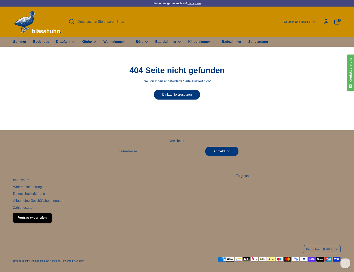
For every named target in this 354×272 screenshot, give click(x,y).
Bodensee (41, 41)
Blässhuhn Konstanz (48, 261)
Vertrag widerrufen (32, 217)
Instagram (194, 3)
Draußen (63, 41)
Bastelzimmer (166, 41)
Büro (140, 41)
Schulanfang (258, 41)
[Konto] (326, 22)
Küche (87, 41)
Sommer (19, 41)
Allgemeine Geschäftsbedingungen (38, 200)
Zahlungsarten (23, 207)
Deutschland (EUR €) (297, 21)
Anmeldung (221, 151)
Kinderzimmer (199, 41)
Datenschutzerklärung (29, 193)
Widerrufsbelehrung (27, 187)
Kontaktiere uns (350, 71)
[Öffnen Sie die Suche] (71, 21)
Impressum (21, 180)
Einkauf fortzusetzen (177, 94)
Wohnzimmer (114, 41)
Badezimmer (231, 41)
